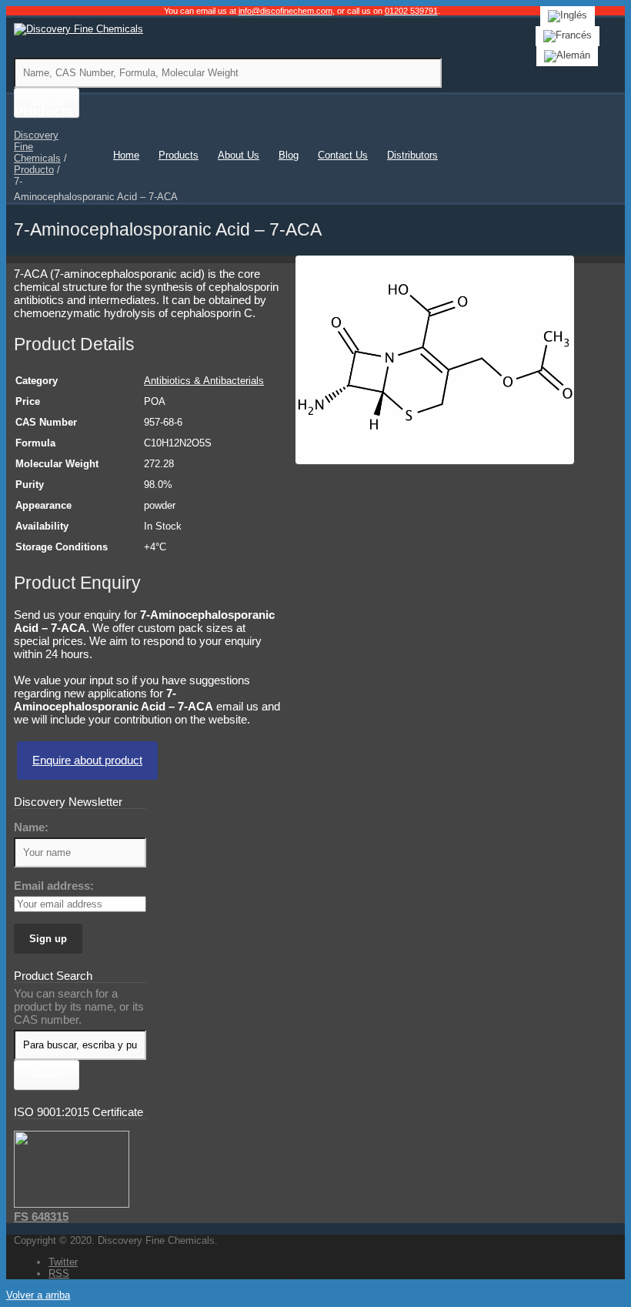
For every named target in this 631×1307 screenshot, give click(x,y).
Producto (34, 169)
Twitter (63, 1262)
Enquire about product (87, 760)
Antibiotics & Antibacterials (204, 380)
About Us (238, 155)
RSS (58, 1273)
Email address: (54, 885)
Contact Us (343, 155)
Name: (31, 827)
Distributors (412, 155)
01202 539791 (411, 10)
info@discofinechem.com (285, 10)
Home (126, 155)
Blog (289, 155)
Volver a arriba (38, 1295)
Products (179, 155)
